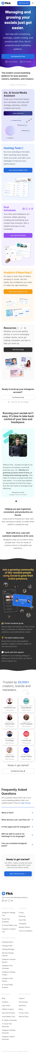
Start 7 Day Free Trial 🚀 (18, 874)
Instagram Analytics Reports (9, 960)
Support (22, 998)
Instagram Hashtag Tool (8, 914)
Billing (21, 1009)
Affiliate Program (8, 1009)
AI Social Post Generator (7, 1025)
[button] (33, 3)
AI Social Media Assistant (7, 986)
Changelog (22, 924)
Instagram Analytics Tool (9, 930)
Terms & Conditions (25, 931)
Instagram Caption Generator (8, 1038)
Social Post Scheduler (6, 920)
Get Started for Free (18, 56)
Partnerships (23, 1002)
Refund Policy (24, 1016)
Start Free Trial (23, 3)
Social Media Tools (8, 1016)
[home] (6, 3)
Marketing (22, 1005)
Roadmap (22, 916)
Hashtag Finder (7, 946)
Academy (5, 1002)
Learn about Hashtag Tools (18, 170)
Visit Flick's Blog (18, 350)
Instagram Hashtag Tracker (8, 973)
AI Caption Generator (9, 1020)
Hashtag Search (7, 942)
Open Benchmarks (8, 1013)
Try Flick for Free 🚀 (18, 771)
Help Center (6, 1005)
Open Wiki (22, 920)
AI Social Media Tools (9, 925)
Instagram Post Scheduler (7, 967)
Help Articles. (26, 803)
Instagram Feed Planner (7, 979)
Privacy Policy (24, 1013)
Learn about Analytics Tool (18, 291)
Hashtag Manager (8, 949)
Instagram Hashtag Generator (8, 1031)
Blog (3, 998)
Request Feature (24, 927)
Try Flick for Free (18, 397)
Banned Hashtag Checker (7, 954)
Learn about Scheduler (18, 235)
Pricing (21, 913)
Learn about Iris (18, 113)
